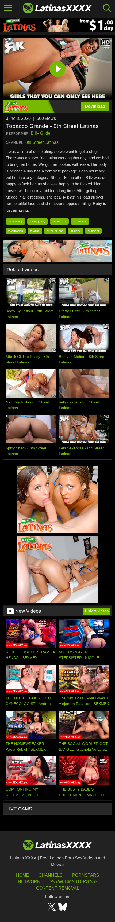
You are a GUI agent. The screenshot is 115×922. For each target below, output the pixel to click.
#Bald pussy (37, 221)
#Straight (93, 230)
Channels (51, 875)
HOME (22, 875)
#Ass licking (15, 221)
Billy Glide (40, 133)
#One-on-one (55, 230)
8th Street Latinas (42, 142)
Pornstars (85, 875)
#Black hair (59, 221)
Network (29, 881)
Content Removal (57, 888)
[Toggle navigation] (8, 8)
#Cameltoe (80, 221)
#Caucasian (15, 230)
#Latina (35, 230)
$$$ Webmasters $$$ (73, 881)
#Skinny (75, 230)
